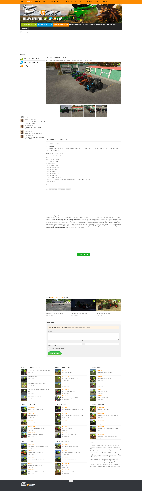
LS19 (117, 457)
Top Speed (68, 189)
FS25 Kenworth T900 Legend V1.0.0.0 (36, 472)
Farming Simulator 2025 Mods (108, 466)
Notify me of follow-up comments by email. (58, 345)
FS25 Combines (38, 2)
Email (86, 341)
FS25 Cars (76, 2)
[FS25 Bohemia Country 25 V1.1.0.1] (93, 372)
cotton (96, 449)
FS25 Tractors (30, 2)
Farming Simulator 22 (104, 451)
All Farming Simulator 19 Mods (60, 24)
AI (113, 447)
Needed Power (94, 461)
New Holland (100, 461)
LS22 (119, 457)
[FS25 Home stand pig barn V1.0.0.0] (58, 379)
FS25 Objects (106, 2)
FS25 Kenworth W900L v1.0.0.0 (34, 396)
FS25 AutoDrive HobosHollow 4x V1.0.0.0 (37, 383)
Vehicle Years (99, 462)
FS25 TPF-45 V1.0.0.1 (101, 422)
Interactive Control (98, 457)
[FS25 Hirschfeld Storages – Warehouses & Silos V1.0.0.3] (24, 392)
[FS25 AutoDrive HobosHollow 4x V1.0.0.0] (24, 385)
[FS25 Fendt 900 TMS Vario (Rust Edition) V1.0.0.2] (24, 372)
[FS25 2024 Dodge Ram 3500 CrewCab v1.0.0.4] (58, 416)
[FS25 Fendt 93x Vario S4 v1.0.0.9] (108, 305)
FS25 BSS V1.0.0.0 (66, 465)
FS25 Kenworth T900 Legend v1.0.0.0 (36, 452)
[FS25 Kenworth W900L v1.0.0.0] (24, 398)
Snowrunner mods (94, 447)
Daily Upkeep (100, 449)
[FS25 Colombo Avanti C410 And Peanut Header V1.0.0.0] (93, 429)
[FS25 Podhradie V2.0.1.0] (58, 372)
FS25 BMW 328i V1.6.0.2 (33, 376)
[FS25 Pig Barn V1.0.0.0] (58, 385)
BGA (91, 449)
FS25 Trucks (46, 2)
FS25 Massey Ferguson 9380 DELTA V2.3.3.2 (106, 436)
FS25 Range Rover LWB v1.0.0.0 (69, 435)
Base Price (116, 447)
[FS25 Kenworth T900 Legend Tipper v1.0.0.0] (24, 446)
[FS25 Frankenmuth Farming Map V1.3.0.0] (93, 385)
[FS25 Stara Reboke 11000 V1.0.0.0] (58, 459)
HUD (120, 455)
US (96, 462)
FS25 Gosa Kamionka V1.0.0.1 (68, 472)
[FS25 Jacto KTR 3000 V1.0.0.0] (93, 409)
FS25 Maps (23, 2)
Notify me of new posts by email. (57, 348)
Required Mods (93, 462)
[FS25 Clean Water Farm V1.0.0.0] (93, 379)
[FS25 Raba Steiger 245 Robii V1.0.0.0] (24, 422)
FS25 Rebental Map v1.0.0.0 (103, 398)
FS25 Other (65, 396)
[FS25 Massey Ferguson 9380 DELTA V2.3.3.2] (93, 436)
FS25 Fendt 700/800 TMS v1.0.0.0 (79, 313)
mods (118, 458)
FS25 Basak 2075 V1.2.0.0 (33, 415)
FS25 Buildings (98, 2)
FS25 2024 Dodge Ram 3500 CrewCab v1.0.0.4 (72, 415)
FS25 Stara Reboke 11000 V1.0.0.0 (69, 459)
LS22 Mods (109, 447)
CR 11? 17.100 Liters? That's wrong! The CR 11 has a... (35, 122)
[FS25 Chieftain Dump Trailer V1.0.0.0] (58, 446)
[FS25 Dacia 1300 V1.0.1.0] (58, 429)
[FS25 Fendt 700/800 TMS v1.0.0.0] (83, 305)
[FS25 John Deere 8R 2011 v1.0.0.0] (24, 409)
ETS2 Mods (97, 445)
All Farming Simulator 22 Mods (44, 24)
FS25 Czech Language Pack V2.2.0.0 (70, 398)
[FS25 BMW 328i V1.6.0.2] (24, 379)
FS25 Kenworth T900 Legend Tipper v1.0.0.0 (38, 446)
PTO (117, 461)
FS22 (106, 452)
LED (115, 457)
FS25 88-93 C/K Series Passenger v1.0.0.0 (71, 422)
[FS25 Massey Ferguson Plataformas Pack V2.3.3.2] (93, 416)
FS (99, 453)
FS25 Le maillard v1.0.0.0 (102, 391)
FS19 (102, 452)
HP (58, 189)
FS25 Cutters (90, 2)
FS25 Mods (103, 464)
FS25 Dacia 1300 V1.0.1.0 (67, 428)
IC (90, 457)
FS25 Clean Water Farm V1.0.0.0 (104, 378)
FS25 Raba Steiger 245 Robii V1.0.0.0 (36, 422)
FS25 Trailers (53, 2)
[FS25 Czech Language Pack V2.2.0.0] (58, 398)
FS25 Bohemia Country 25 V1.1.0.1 (104, 372)
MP (90, 461)
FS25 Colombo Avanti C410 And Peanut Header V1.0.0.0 (107, 429)
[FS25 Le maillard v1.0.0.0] (93, 392)
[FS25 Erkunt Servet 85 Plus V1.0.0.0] (58, 392)
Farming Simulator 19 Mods (27, 488)
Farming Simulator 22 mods (112, 445)
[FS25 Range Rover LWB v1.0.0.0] (58, 435)
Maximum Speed (103, 459)
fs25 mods (98, 466)
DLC (104, 449)
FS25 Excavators (61, 2)
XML (111, 463)
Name (49, 341)
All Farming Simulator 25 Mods (29, 24)
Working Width (106, 463)
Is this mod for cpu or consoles (33, 133)
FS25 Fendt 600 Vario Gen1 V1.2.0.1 (35, 435)
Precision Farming (109, 461)
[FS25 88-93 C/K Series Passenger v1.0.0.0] (58, 422)
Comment (50, 331)
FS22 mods (92, 445)
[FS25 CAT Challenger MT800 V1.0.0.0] (24, 429)
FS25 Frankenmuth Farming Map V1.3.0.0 (106, 385)
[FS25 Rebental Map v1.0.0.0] (93, 398)
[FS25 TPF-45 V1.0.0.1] (93, 422)
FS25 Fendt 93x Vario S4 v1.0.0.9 (103, 313)
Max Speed (110, 459)
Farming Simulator (110, 449)
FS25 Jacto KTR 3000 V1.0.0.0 (103, 409)
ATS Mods (102, 445)
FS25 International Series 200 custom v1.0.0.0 (72, 409)
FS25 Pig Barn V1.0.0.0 (67, 385)
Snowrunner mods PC (102, 447)
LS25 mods (109, 464)
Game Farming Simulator (106, 455)
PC (103, 461)
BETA (119, 447)
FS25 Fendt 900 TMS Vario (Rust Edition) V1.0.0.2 (39, 370)
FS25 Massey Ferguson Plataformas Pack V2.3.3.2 (108, 415)
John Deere (63, 189)
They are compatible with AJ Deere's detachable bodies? (33, 128)
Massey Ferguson (94, 459)
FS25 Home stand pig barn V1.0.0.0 (70, 378)
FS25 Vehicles (69, 2)
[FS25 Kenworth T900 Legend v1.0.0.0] (24, 453)
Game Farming (97, 455)
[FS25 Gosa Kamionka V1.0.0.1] (58, 472)
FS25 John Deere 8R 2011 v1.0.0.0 (35, 409)
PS (115, 461)
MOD (114, 459)
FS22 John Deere (113, 453)
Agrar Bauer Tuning (53, 189)
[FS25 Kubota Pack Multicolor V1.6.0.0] (58, 305)
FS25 (92, 455)
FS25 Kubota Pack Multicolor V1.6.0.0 (54, 313)
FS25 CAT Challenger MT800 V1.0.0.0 (36, 428)
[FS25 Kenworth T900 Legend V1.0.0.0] (24, 472)
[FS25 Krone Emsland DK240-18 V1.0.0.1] (58, 453)
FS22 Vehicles (83, 2)
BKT (94, 449)
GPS (115, 455)
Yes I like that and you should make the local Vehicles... (34, 138)
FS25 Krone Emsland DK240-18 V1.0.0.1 (71, 452)
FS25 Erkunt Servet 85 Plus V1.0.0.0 (70, 391)
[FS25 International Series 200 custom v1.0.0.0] (58, 409)
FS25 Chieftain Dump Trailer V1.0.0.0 (70, 446)
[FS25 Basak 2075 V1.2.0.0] (24, 416)
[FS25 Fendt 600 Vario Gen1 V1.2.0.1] (24, 435)
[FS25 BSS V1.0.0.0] (58, 466)
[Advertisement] (83, 41)
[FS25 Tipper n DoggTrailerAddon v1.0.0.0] (24, 459)
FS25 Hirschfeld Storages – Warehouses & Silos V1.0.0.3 (38, 390)
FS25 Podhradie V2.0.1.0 (67, 372)
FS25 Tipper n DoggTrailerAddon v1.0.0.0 (37, 459)
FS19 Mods (36, 488)
